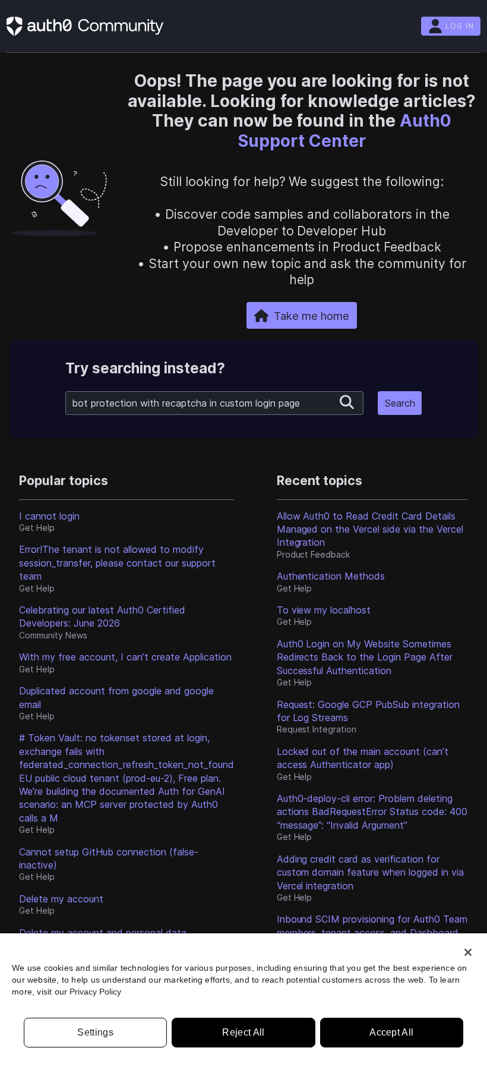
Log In (459, 25)
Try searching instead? (145, 368)
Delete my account (61, 899)
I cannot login (49, 516)
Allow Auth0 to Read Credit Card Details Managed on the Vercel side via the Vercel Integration (370, 529)
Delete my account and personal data (102, 933)
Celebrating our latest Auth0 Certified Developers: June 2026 (102, 616)
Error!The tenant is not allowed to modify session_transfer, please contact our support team (117, 562)
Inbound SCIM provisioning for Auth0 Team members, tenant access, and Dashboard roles (372, 932)
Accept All (391, 1032)
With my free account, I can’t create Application (125, 657)
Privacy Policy (95, 991)
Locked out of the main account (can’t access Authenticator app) (363, 757)
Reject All (243, 1032)
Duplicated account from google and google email (116, 697)
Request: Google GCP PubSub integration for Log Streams (368, 711)
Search (400, 403)
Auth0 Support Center (344, 131)
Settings (95, 1032)
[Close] (468, 952)
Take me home (311, 315)
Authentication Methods (331, 576)
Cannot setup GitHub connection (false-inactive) (108, 858)
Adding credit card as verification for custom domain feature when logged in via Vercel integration (370, 872)
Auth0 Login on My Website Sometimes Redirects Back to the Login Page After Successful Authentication (365, 657)
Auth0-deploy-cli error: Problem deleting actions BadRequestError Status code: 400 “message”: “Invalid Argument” (372, 811)
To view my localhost (324, 610)
